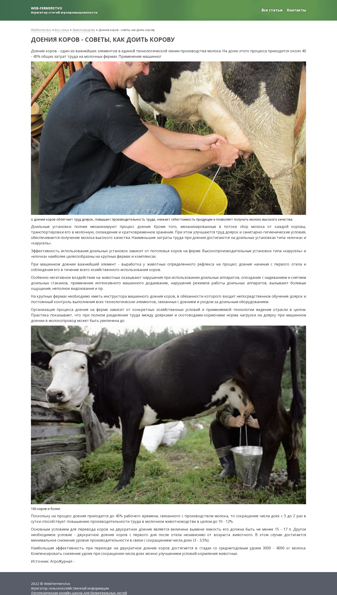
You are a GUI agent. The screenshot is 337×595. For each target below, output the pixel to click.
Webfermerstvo (41, 30)
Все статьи (272, 10)
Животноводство (83, 30)
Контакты (296, 10)
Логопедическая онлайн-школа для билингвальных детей (79, 592)
